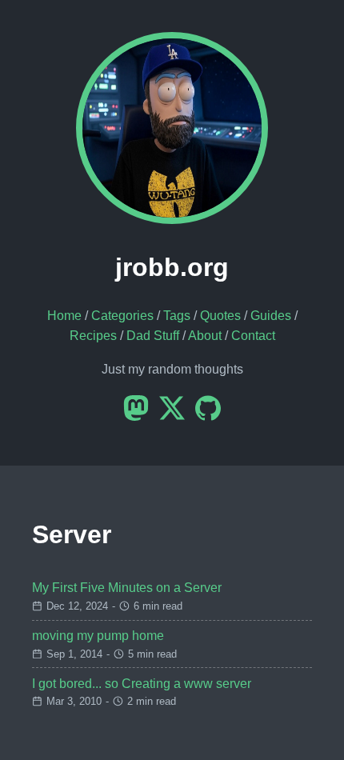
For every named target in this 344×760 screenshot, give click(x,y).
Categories (122, 315)
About (205, 335)
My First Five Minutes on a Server (127, 587)
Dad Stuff (152, 335)
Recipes (93, 335)
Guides (270, 315)
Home (64, 315)
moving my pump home (98, 635)
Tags (176, 315)
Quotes (220, 315)
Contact (253, 335)
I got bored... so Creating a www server (141, 683)
